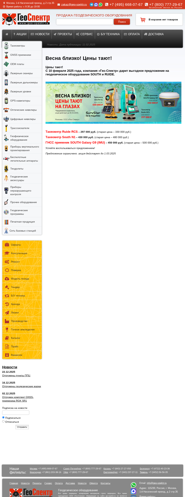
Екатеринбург (111, 472)
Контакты (105, 483)
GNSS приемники (20, 54)
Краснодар (35, 472)
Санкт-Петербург (72, 468)
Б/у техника (110, 34)
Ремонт (15, 261)
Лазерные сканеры (21, 73)
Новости (42, 34)
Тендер (15, 287)
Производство (19, 321)
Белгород (145, 468)
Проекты (65, 34)
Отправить (22, 427)
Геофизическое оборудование (19, 138)
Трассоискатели (19, 128)
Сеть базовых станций (23, 230)
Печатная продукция (22, 221)
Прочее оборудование (23, 202)
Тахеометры (17, 45)
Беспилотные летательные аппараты (24, 159)
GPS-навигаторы (20, 100)
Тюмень (144, 472)
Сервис (86, 34)
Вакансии (16, 354)
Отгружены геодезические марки (21, 386)
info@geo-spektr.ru (157, 483)
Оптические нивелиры (23, 109)
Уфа (65, 472)
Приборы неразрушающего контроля (20, 191)
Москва (33, 468)
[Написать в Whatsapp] (133, 486)
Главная (14, 483)
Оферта (16, 244)
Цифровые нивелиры (23, 119)
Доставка (156, 34)
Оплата (134, 34)
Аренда (15, 304)
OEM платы (17, 64)
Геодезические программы (19, 212)
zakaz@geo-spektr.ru (74, 4)
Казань (107, 468)
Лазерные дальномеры (24, 82)
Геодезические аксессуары (19, 178)
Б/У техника (18, 295)
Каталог (15, 338)
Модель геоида (20, 278)
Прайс (14, 346)
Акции (21, 34)
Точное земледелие (23, 329)
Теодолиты (16, 168)
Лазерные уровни (20, 91)
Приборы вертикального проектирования (24, 148)
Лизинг (15, 312)
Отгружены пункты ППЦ (16, 375)
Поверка (16, 270)
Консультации (19, 253)
